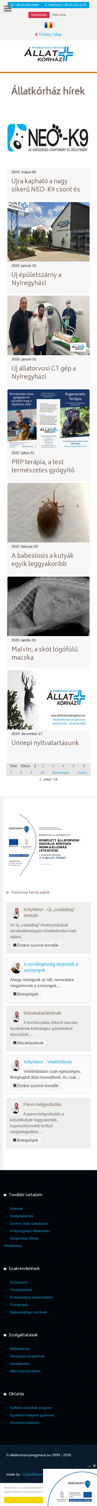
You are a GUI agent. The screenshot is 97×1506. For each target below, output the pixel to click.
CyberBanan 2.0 (36, 1474)
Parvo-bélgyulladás (42, 1104)
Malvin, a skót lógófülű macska (44, 654)
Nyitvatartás (39, 15)
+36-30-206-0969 (26, 5)
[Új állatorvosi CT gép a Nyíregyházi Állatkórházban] (48, 325)
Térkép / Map (50, 34)
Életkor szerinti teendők (37, 945)
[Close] (94, 1466)
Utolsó (82, 773)
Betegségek (27, 994)
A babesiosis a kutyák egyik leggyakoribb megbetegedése (42, 564)
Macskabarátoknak (42, 1013)
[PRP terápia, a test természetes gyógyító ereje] (48, 419)
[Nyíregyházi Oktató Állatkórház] (48, 54)
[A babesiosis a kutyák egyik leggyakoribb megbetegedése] (48, 512)
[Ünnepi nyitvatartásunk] (48, 700)
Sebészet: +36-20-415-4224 (67, 5)
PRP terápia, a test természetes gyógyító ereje (42, 471)
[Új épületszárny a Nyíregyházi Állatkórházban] (48, 231)
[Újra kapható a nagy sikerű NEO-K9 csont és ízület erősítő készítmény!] (48, 138)
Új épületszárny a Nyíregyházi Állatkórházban (36, 283)
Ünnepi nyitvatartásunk (45, 743)
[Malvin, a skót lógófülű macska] (48, 606)
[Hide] (89, 1466)
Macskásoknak (30, 1043)
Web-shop (59, 15)
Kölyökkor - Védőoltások (48, 1061)
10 (42, 773)
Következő (60, 773)
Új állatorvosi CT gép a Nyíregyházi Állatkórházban (43, 377)
